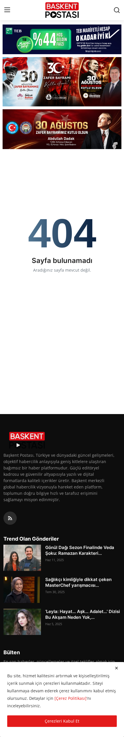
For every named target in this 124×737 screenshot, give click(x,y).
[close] (116, 668)
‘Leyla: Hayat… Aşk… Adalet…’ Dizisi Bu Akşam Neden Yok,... (82, 614)
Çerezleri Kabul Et (62, 721)
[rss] (10, 518)
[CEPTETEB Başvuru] (62, 39)
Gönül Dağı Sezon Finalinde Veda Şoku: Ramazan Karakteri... (79, 550)
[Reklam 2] (62, 81)
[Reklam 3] (62, 129)
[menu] (7, 10)
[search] (117, 10)
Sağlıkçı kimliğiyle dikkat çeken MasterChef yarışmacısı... (78, 582)
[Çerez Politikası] (71, 698)
